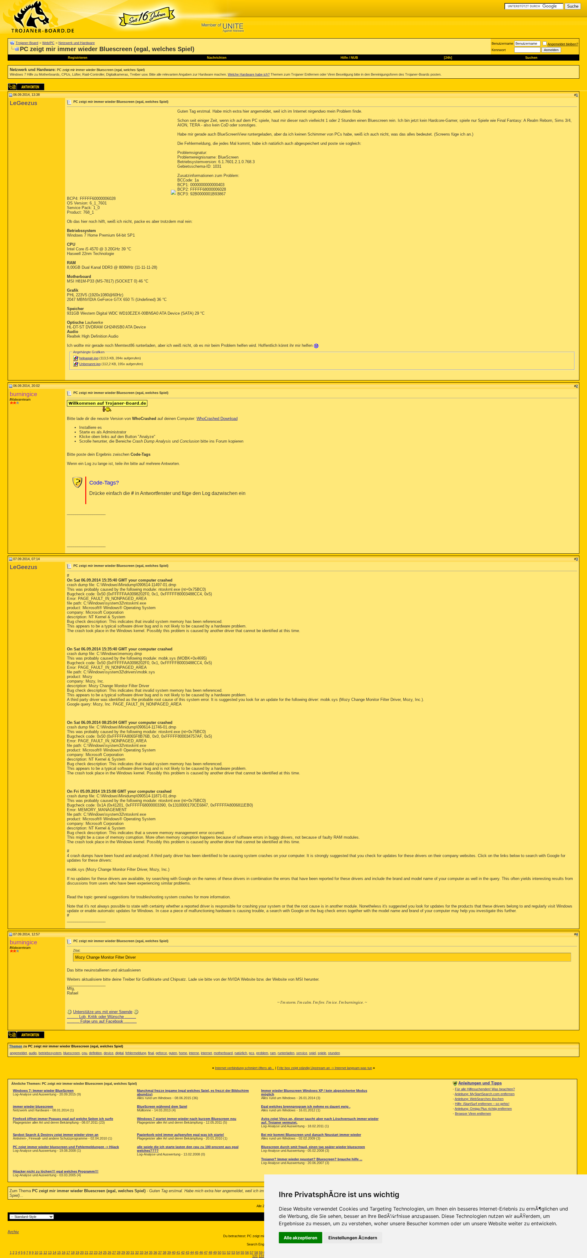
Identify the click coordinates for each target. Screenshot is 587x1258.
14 (54, 1252)
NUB (354, 57)
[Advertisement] (118, 152)
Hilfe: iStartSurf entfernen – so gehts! (482, 1104)
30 (128, 1252)
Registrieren (77, 57)
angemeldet (18, 1053)
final (151, 1053)
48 (210, 1252)
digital (119, 1053)
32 (137, 1252)
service (301, 1053)
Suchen (531, 57)
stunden (334, 1053)
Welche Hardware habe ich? (249, 74)
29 (123, 1252)
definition (95, 1053)
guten (173, 1053)
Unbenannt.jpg (90, 364)
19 (77, 1252)
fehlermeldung (135, 1053)
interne (194, 1053)
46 (201, 1252)
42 (183, 1252)
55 (242, 1252)
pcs (251, 1053)
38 (164, 1252)
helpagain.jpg (88, 358)
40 (173, 1252)
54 (238, 1252)
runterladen (286, 1053)
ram (273, 1053)
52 (229, 1252)
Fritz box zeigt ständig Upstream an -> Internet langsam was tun (324, 1068)
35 (151, 1252)
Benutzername (502, 43)
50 (219, 1252)
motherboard (223, 1053)
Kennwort (499, 50)
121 (255, 1256)
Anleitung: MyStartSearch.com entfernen (485, 1094)
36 (155, 1252)
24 (100, 1252)
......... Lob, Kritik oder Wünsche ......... (101, 1016)
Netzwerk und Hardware (76, 43)
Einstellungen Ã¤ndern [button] (352, 1237)
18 (73, 1252)
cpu (84, 1053)
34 (146, 1252)
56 (247, 1252)
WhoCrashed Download (217, 418)
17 (68, 1252)
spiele (322, 1053)
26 (109, 1252)
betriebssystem (50, 1053)
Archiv (13, 1232)
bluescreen (71, 1053)
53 (233, 1252)
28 (118, 1252)
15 (59, 1252)
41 (178, 1252)
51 (224, 1252)
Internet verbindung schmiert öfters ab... (244, 1068)
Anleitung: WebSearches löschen (479, 1099)
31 (132, 1252)
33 (141, 1252)
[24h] (448, 57)
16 (63, 1252)
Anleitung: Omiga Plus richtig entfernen (483, 1108)
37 (160, 1252)
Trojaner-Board (27, 43)
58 (256, 1252)
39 (169, 1252)
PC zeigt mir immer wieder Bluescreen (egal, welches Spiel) (101, 70)
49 (215, 1252)
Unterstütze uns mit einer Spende (102, 1011)
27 (114, 1252)
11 (40, 1252)
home (183, 1053)
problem (262, 1053)
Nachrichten (217, 57)
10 (36, 1252)
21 (86, 1252)
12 (45, 1252)
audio (33, 1053)
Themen (15, 1046)
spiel (312, 1053)
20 (82, 1252)
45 (196, 1252)
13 (50, 1252)
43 (187, 1252)
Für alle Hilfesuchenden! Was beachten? (485, 1089)
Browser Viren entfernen (473, 1113)
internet (206, 1053)
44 (192, 1252)
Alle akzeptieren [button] (300, 1237)
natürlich (240, 1053)
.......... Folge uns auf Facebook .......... (102, 1021)
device (108, 1053)
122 (261, 1256)
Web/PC (48, 43)
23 (96, 1252)
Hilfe (344, 57)
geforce (161, 1053)
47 (206, 1252)
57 (251, 1252)
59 (261, 1252)
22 (91, 1252)
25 (105, 1252)
